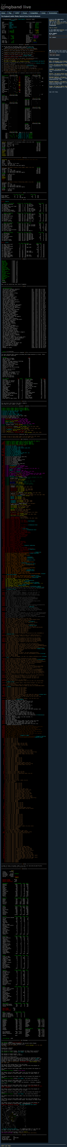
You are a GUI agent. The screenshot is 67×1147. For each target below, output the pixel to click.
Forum (25, 13)
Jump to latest (53, 27)
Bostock (62, 30)
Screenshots (53, 13)
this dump (54, 20)
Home (3, 13)
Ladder (17, 13)
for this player (55, 24)
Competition (34, 13)
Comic (44, 13)
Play (10, 13)
